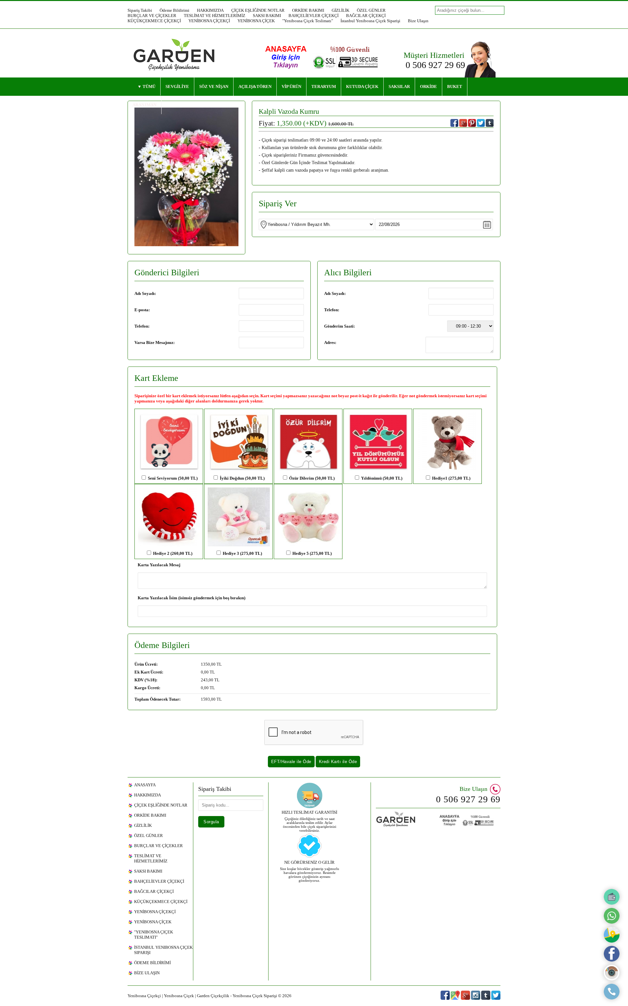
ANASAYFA (145, 784)
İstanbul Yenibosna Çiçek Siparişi (370, 20)
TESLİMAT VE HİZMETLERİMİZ (214, 15)
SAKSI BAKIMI (267, 15)
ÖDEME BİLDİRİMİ (152, 962)
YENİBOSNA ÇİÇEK (256, 20)
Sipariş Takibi (140, 10)
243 (204, 679)
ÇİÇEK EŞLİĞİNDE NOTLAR (258, 10)
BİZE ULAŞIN (147, 972)
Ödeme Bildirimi (174, 10)
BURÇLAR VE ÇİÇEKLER (152, 15)
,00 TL (178, 664)
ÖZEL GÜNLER (371, 10)
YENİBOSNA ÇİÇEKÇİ (209, 20)
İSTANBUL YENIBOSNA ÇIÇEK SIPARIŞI (163, 950)
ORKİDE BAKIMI (308, 10)
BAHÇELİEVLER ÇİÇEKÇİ (313, 15)
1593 (205, 699)
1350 (205, 664)
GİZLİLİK (340, 10)
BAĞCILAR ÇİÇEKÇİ (366, 15)
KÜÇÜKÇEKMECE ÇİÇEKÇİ (154, 20)
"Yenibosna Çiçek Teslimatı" (307, 20)
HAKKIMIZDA (210, 10)
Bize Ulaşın (418, 20)
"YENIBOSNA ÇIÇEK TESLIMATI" (153, 934)
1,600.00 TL (341, 124)
